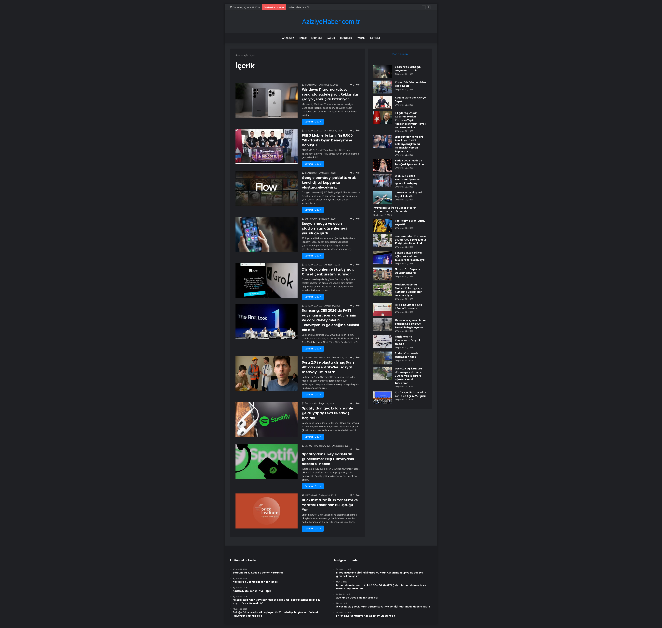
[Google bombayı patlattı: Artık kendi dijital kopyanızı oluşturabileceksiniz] (266, 188)
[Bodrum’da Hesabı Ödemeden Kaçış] (382, 358)
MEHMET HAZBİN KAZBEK (317, 357)
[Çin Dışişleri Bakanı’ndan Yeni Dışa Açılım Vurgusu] (382, 397)
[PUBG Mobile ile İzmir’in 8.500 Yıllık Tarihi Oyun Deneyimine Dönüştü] (266, 146)
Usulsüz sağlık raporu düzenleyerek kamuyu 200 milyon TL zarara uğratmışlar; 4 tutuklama (408, 376)
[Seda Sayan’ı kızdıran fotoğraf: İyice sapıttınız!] (382, 165)
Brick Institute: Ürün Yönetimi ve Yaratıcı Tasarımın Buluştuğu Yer (330, 505)
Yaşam (361, 38)
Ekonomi (316, 38)
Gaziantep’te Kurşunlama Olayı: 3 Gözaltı (407, 340)
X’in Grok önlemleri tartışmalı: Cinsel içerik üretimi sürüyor (328, 272)
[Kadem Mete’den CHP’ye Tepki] (382, 102)
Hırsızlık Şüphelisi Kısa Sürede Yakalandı (408, 306)
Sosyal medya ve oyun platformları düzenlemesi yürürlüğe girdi (324, 228)
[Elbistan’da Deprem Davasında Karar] (382, 274)
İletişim (375, 38)
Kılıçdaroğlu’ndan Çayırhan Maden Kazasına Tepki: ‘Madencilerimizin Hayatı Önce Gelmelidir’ (410, 120)
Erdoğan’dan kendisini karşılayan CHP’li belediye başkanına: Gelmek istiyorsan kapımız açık (409, 144)
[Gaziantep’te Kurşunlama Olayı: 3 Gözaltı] (382, 341)
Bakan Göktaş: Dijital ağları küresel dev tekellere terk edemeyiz (410, 256)
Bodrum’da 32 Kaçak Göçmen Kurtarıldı (408, 68)
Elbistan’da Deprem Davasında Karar (407, 271)
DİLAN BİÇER (310, 84)
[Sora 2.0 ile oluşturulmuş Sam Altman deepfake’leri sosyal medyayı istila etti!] (266, 373)
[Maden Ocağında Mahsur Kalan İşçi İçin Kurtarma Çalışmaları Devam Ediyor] (382, 289)
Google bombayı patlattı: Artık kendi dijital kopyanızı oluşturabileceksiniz (329, 182)
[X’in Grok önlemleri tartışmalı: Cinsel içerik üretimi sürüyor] (266, 280)
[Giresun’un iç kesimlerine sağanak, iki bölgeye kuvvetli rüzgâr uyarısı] (382, 324)
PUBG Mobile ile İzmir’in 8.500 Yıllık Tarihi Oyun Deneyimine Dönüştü (327, 140)
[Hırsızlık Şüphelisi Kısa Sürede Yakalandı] (382, 309)
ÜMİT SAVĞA (310, 218)
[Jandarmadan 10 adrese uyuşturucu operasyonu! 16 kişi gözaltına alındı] (382, 240)
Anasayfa (288, 38)
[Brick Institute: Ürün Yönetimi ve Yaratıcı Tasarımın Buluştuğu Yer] (266, 510)
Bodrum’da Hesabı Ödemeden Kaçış (406, 355)
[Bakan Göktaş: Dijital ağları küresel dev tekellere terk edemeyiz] (382, 257)
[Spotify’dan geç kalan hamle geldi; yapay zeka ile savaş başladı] (266, 419)
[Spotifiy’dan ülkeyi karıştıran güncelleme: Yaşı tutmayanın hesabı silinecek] (266, 461)
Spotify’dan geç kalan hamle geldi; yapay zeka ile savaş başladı (327, 413)
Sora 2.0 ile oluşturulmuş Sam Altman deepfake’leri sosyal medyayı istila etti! (328, 367)
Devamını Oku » (312, 121)
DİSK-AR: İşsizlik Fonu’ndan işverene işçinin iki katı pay (407, 179)
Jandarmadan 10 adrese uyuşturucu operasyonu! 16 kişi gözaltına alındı (410, 239)
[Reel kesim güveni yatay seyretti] (382, 225)
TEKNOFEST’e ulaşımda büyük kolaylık (409, 194)
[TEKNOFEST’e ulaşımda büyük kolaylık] (382, 197)
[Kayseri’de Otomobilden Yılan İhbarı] (382, 87)
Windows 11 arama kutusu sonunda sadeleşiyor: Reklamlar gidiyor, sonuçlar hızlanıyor (330, 94)
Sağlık (331, 38)
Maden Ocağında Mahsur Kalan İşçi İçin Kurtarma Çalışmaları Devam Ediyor (408, 290)
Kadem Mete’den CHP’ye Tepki (304, 7)
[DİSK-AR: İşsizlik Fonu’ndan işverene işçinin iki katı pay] (382, 180)
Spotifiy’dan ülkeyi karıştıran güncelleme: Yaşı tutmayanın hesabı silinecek (328, 459)
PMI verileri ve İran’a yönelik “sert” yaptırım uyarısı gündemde (394, 209)
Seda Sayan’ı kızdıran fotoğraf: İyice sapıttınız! (411, 162)
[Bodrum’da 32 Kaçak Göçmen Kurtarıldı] (382, 71)
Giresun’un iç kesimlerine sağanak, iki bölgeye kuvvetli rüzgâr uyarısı (410, 323)
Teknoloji (346, 38)
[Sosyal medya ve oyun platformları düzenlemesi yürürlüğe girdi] (266, 234)
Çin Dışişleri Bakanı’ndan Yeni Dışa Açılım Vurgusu (410, 394)
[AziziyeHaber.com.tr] (331, 21)
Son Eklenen (400, 54)
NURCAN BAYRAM (313, 130)
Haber (303, 38)
